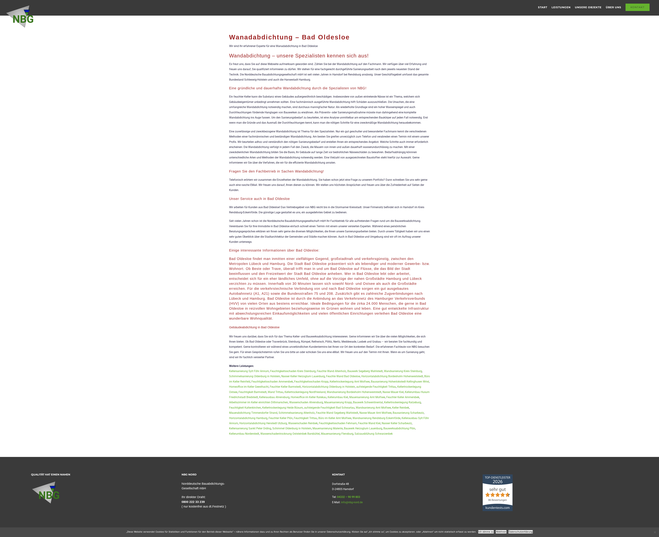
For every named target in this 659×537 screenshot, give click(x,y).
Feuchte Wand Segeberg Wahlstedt (337, 412)
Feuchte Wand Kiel (369, 423)
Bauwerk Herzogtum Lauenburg (363, 428)
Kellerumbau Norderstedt (244, 433)
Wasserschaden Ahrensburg (306, 402)
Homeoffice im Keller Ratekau (308, 397)
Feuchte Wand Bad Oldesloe (343, 376)
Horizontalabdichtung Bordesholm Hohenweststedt (392, 376)
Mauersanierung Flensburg (337, 433)
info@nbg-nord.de (352, 502)
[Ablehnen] (654, 532)
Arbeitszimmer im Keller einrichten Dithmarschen (258, 402)
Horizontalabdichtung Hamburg (248, 418)
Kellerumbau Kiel (338, 397)
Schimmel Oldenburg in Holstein (291, 428)
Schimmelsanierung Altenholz (297, 412)
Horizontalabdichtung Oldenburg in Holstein (328, 386)
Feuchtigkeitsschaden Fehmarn (338, 423)
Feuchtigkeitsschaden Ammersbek (272, 381)
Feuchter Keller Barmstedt (285, 386)
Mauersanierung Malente (328, 428)
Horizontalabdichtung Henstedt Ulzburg (263, 423)
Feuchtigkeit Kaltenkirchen (245, 407)
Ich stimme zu (486, 531)
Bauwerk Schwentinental (368, 402)
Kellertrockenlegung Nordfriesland (305, 392)
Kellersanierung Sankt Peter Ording (250, 428)
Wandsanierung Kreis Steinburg (403, 371)
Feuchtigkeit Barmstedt (253, 392)
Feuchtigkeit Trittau (305, 418)
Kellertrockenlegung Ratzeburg (402, 402)
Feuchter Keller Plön (281, 418)
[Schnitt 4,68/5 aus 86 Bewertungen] (498, 476)
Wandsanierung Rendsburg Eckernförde (376, 418)
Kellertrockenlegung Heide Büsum (282, 407)
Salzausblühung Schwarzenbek (374, 433)
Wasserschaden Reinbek (303, 423)
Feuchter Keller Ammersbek (402, 397)
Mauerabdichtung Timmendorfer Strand (253, 412)
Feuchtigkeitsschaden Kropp (311, 381)
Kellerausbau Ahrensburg (274, 397)
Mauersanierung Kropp (338, 402)
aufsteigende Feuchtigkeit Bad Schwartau (329, 407)
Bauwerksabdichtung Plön (399, 428)
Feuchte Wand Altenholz (331, 371)
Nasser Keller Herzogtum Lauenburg (303, 376)
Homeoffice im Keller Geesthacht (249, 386)
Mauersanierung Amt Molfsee (367, 397)
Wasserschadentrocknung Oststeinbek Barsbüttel (290, 433)
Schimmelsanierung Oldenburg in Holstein (254, 376)
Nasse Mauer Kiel (393, 392)
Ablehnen (501, 531)
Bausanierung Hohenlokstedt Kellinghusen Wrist (400, 381)
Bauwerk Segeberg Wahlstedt (365, 371)
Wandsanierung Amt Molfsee (373, 407)
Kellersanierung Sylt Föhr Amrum (249, 371)
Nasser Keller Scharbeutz (397, 423)
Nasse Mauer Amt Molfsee (375, 412)
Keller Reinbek (400, 407)
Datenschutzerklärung (521, 531)
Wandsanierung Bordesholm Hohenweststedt (354, 392)
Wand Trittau (275, 392)
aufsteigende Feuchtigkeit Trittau (376, 386)
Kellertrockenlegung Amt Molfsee (350, 381)
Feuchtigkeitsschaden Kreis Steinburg (293, 371)
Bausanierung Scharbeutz (408, 412)
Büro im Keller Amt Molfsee (334, 418)
